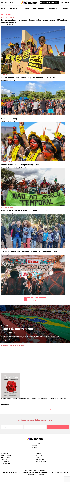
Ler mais (18, 409)
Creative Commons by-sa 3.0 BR (34, 474)
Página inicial (4, 453)
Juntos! (37, 457)
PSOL (27, 8)
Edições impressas (6, 457)
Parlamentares (38, 8)
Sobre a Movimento (6, 455)
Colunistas (53, 8)
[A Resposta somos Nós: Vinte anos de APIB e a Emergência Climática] (35, 275)
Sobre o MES (39, 453)
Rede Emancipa (40, 459)
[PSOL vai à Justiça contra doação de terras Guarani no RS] (35, 231)
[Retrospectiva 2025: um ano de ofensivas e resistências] (35, 141)
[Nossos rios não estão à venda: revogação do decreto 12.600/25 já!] (35, 98)
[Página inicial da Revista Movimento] (29, 3)
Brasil (3, 8)
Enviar (58, 427)
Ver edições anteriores (52, 409)
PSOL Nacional (39, 455)
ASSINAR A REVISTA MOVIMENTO (49, 2)
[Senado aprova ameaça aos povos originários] (35, 187)
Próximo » (42, 299)
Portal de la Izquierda (41, 461)
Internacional (15, 8)
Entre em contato (6, 463)
